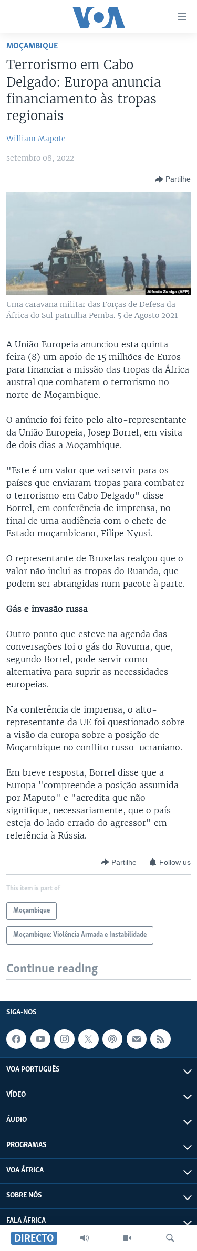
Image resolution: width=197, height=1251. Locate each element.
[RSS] (160, 1039)
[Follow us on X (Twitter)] (88, 1039)
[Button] (173, 179)
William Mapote (36, 138)
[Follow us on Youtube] (40, 1039)
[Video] (127, 1238)
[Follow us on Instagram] (64, 1039)
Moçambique (32, 45)
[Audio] (84, 1238)
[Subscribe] (137, 1039)
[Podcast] (112, 1039)
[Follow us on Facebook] (16, 1039)
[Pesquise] (170, 1238)
